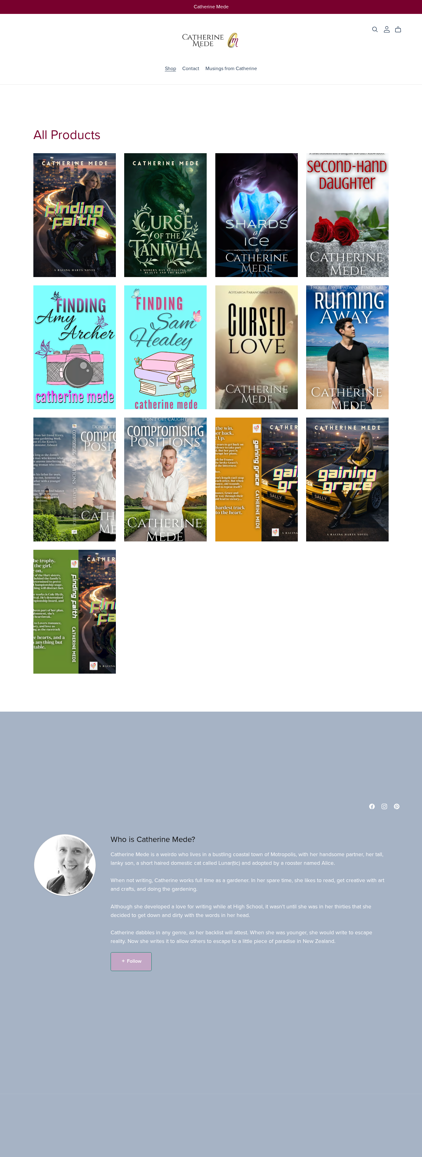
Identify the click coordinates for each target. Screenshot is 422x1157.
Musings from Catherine (231, 68)
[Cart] (400, 30)
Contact (190, 68)
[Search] (375, 29)
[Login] (386, 29)
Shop (170, 68)
